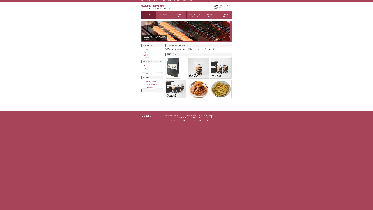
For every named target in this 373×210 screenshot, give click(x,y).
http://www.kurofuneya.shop (206, 121)
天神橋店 (145, 55)
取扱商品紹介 (163, 15)
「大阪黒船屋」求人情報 (149, 81)
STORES (145, 71)
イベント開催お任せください (151, 84)
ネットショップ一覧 (194, 15)
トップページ (148, 15)
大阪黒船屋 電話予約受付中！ (156, 7)
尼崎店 (145, 52)
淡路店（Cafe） (147, 58)
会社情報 (209, 15)
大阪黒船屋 (151, 117)
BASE (145, 65)
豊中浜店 (145, 49)
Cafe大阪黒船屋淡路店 (149, 87)
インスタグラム (147, 74)
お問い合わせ (224, 15)
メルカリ (145, 68)
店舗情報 (178, 15)
